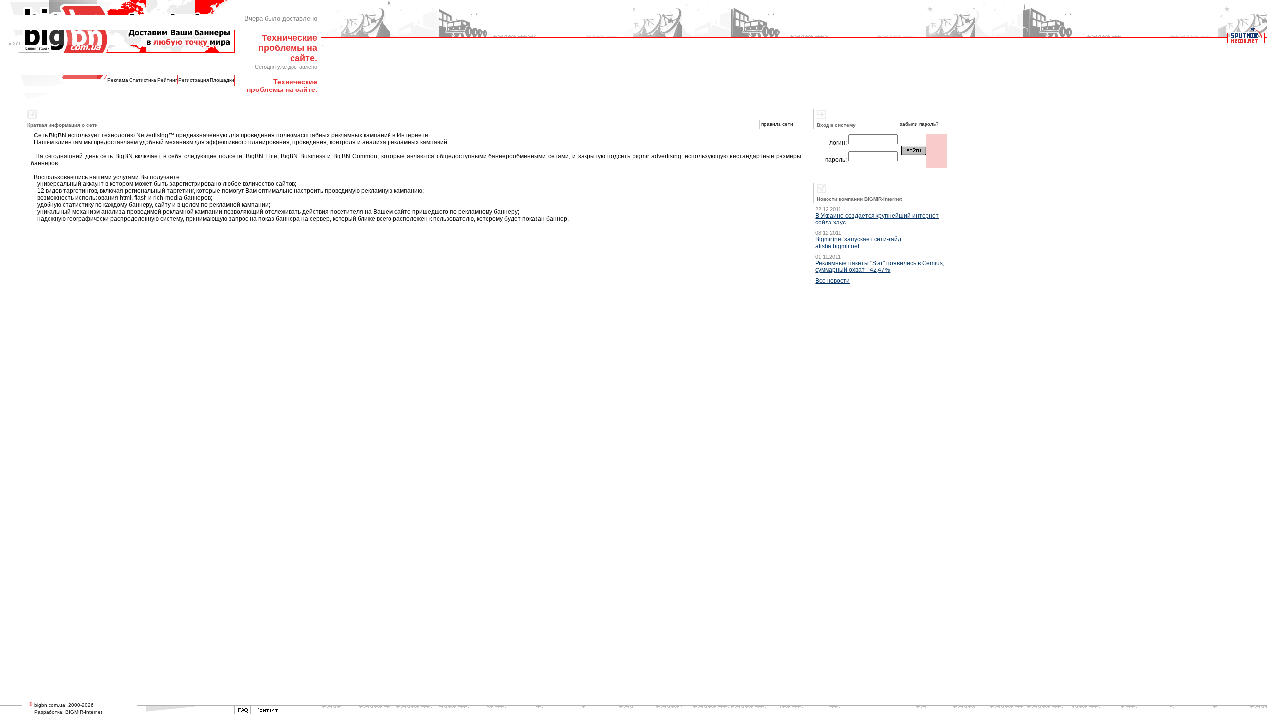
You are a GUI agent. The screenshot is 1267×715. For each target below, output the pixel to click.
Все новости (832, 280)
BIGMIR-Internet (83, 712)
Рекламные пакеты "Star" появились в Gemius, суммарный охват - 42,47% (879, 266)
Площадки (222, 80)
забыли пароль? (919, 124)
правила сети (777, 124)
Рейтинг (167, 80)
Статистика (142, 80)
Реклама (117, 80)
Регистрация (193, 80)
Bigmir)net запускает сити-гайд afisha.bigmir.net (858, 243)
